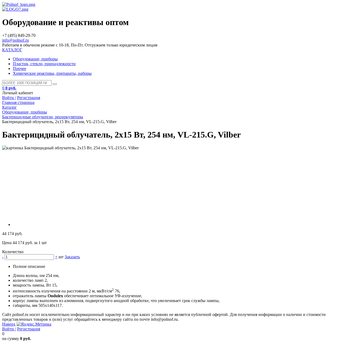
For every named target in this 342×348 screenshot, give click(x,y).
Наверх (8, 324)
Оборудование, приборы (35, 59)
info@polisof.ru (15, 40)
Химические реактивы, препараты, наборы (52, 73)
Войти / (9, 97)
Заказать (72, 257)
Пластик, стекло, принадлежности (44, 63)
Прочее (19, 68)
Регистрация (28, 97)
